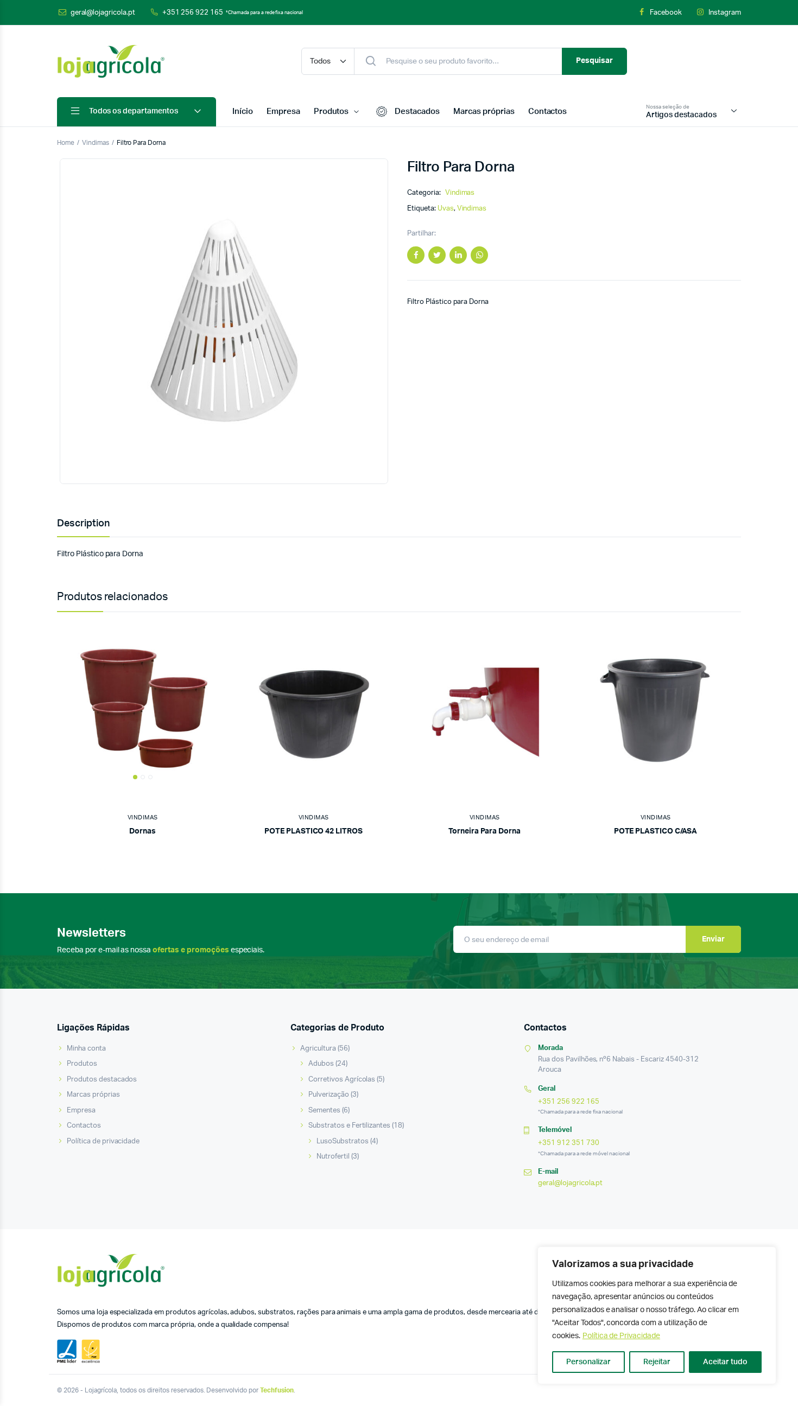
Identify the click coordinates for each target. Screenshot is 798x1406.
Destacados (417, 111)
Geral (546, 1088)
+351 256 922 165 (232, 12)
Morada (550, 1048)
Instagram (724, 12)
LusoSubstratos (342, 1141)
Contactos (547, 111)
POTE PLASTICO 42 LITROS (313, 831)
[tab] (83, 524)
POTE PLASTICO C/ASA (656, 831)
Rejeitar (656, 1362)
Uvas (446, 208)
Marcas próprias (484, 111)
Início (242, 111)
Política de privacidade (103, 1141)
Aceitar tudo (725, 1362)
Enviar (713, 939)
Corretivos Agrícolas (341, 1079)
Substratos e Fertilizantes (349, 1125)
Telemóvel (555, 1130)
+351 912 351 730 (568, 1143)
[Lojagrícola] (111, 61)
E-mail (548, 1171)
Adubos (321, 1063)
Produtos (331, 111)
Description (83, 524)
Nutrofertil (333, 1156)
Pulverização (328, 1094)
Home (65, 142)
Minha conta (86, 1048)
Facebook (665, 12)
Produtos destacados (102, 1079)
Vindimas (95, 142)
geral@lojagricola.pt (103, 12)
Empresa (283, 111)
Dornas (142, 831)
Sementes (324, 1110)
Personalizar (588, 1362)
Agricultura (318, 1048)
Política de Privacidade (621, 1336)
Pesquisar (594, 61)
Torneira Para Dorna (484, 831)
